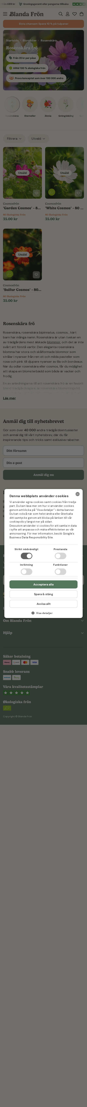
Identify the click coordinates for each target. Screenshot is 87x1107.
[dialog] (43, 553)
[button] (44, 614)
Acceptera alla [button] (43, 584)
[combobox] (78, 494)
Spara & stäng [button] (43, 594)
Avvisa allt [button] (44, 604)
